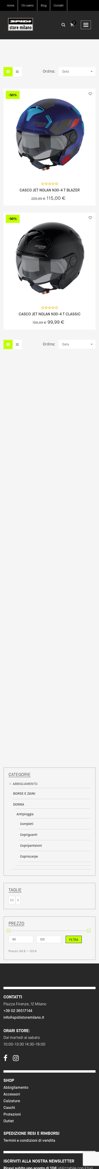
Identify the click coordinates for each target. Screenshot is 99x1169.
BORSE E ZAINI (24, 793)
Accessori (11, 1094)
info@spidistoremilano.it (23, 1017)
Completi (26, 824)
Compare (61, 168)
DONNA (18, 804)
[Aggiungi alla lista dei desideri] (90, 94)
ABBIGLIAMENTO (25, 784)
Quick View (37, 168)
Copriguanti (28, 835)
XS (12, 900)
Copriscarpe (29, 856)
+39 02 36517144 (17, 1011)
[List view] (17, 71)
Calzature (11, 1101)
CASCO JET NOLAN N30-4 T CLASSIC (50, 314)
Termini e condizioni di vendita (29, 1140)
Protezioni (12, 1114)
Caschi (9, 1107)
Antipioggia (25, 814)
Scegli (49, 168)
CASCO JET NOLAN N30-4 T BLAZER (50, 190)
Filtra (73, 939)
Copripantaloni (31, 845)
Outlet (8, 1121)
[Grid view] (8, 71)
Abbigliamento (15, 1087)
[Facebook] (5, 1059)
